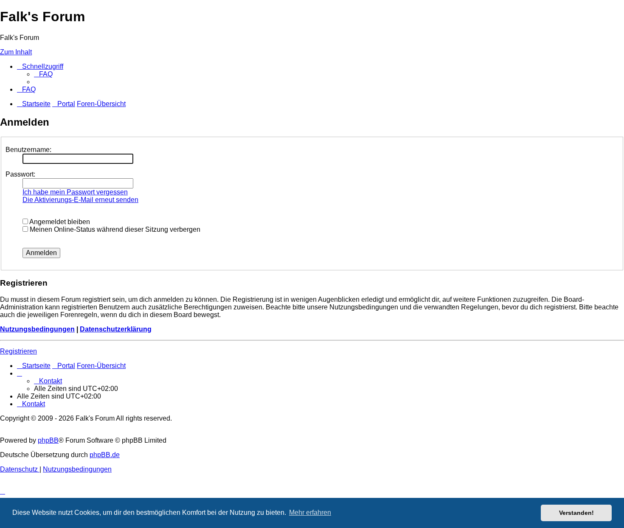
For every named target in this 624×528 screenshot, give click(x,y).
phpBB (48, 440)
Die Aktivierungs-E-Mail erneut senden (80, 199)
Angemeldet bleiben (59, 221)
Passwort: (20, 174)
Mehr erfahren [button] (310, 512)
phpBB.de (105, 454)
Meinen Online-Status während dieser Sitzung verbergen (114, 229)
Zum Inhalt (16, 52)
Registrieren (18, 351)
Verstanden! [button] (576, 512)
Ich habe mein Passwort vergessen (75, 192)
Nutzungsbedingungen (37, 329)
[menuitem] (43, 74)
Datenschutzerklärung (116, 329)
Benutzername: (28, 149)
